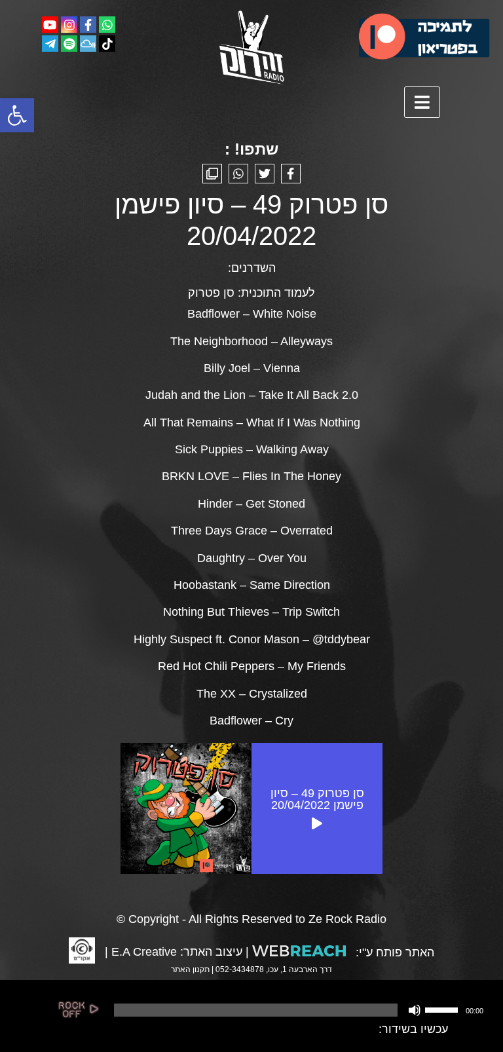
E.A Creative (144, 951)
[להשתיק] (414, 1010)
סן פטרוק (211, 292)
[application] (297, 1010)
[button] (17, 115)
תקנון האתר (190, 969)
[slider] (443, 1009)
